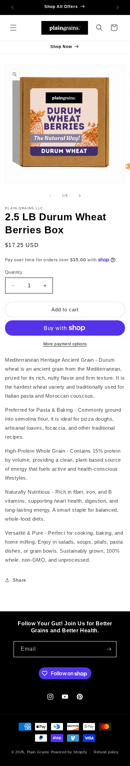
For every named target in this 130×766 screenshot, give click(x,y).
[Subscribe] (108, 649)
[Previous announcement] (12, 7)
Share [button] (19, 580)
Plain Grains (38, 752)
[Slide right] (79, 195)
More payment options (65, 344)
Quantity (13, 272)
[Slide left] (50, 195)
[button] (13, 27)
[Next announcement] (117, 7)
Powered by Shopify (69, 752)
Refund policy (106, 752)
